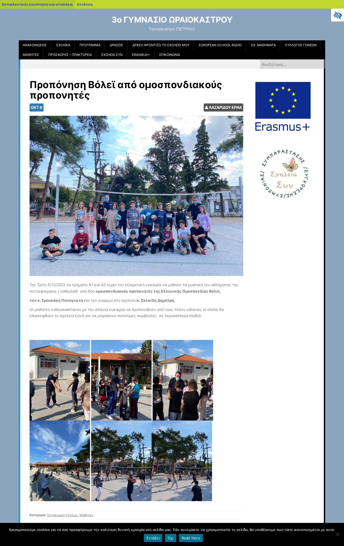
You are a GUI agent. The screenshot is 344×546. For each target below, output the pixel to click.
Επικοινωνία (169, 55)
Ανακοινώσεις (35, 45)
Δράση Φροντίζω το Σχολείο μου (160, 45)
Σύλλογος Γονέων (301, 45)
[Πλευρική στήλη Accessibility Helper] (337, 15)
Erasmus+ (141, 55)
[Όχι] (337, 534)
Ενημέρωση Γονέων (62, 515)
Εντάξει (153, 538)
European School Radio (220, 45)
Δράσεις (116, 45)
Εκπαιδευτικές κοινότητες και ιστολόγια (37, 4)
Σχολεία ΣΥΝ (112, 55)
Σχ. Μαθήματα (263, 45)
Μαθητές (31, 55)
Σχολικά (63, 45)
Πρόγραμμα (90, 45)
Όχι (171, 538)
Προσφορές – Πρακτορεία (70, 55)
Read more (191, 538)
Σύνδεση (84, 4)
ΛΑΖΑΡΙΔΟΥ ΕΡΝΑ (225, 107)
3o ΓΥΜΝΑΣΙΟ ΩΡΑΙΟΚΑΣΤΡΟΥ (172, 19)
